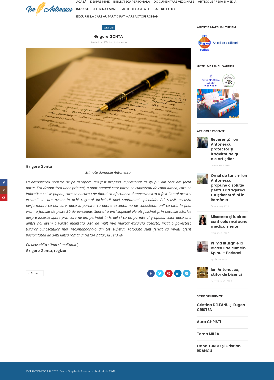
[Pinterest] (169, 273)
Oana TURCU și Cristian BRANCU (219, 348)
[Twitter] (160, 273)
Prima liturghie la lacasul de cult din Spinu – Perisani (228, 248)
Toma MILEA (208, 333)
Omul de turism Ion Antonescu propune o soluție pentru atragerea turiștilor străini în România (229, 187)
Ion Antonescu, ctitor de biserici (226, 272)
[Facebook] (151, 273)
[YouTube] (3, 197)
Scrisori (109, 27)
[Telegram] (186, 273)
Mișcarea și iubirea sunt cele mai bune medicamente (229, 221)
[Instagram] (3, 190)
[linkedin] (178, 273)
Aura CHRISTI (209, 321)
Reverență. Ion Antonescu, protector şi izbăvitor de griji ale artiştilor (226, 149)
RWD (112, 371)
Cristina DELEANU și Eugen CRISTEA (221, 307)
